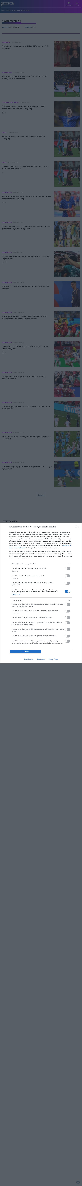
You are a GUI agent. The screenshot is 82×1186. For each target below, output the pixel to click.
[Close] (78, 527)
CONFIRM (26, 651)
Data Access (41, 659)
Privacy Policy (53, 659)
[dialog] (41, 593)
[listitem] (41, 564)
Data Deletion (29, 659)
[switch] (67, 568)
